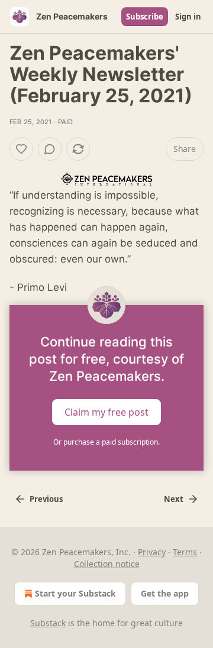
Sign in (188, 16)
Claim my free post (106, 411)
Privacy (152, 552)
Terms (185, 552)
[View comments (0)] (50, 149)
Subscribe (144, 16)
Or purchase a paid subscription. (106, 442)
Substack (48, 622)
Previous (46, 499)
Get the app (165, 593)
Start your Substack (75, 593)
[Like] (21, 149)
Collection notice (107, 563)
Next (173, 499)
